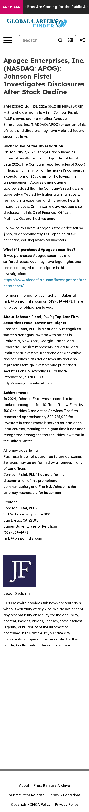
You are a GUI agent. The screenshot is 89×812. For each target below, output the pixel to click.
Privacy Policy (66, 804)
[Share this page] (82, 40)
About (24, 785)
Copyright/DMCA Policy (31, 804)
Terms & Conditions (64, 795)
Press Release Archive (51, 785)
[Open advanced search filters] (70, 40)
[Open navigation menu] (7, 40)
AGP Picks (11, 7)
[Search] (60, 40)
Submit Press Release (26, 795)
